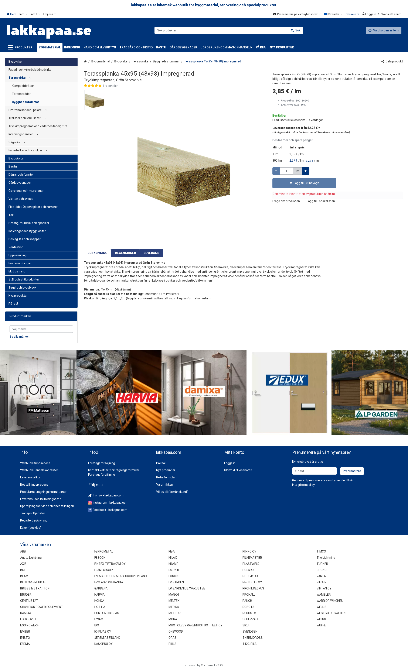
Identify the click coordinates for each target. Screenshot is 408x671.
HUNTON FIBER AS (106, 613)
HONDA (99, 600)
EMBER (25, 631)
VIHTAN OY (324, 588)
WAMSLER (324, 594)
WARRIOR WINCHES (330, 600)
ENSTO (25, 637)
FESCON (99, 557)
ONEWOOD (176, 631)
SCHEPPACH (250, 619)
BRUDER (25, 594)
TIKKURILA (249, 644)
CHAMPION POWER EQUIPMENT (41, 607)
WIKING (321, 619)
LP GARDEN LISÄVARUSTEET (188, 588)
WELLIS (321, 607)
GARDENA (101, 588)
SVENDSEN (249, 631)
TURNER (322, 563)
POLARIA (248, 570)
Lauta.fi (174, 570)
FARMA (25, 644)
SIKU (245, 625)
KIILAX (173, 557)
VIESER (321, 582)
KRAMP (173, 563)
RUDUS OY (249, 613)
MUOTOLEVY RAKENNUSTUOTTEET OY (195, 625)
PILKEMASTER (252, 557)
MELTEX (174, 600)
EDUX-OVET (28, 619)
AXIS (23, 563)
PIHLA (172, 644)
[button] (174, 86)
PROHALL (248, 594)
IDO (96, 625)
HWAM (98, 619)
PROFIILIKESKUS (253, 588)
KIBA (172, 551)
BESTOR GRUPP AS (33, 582)
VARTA (321, 576)
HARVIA (99, 594)
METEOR (175, 613)
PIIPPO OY (249, 551)
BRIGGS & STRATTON (35, 588)
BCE (23, 570)
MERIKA (174, 607)
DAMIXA (25, 613)
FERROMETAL (103, 551)
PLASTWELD (250, 563)
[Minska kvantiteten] (276, 171)
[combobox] (228, 30)
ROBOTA (248, 607)
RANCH (247, 600)
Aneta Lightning (31, 557)
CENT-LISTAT (29, 600)
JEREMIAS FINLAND (107, 637)
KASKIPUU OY (103, 644)
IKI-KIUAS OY (102, 631)
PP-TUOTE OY (252, 582)
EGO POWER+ (29, 625)
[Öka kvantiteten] (305, 171)
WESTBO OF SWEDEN (331, 613)
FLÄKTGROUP (103, 570)
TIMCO (321, 551)
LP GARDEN (176, 582)
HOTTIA (99, 607)
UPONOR (323, 570)
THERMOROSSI (252, 637)
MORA (173, 619)
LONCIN (173, 576)
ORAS (172, 637)
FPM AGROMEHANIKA (108, 582)
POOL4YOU (250, 576)
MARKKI (174, 594)
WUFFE (321, 625)
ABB (23, 551)
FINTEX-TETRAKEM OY (110, 563)
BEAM (24, 576)
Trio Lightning (326, 557)
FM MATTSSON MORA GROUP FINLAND (120, 576)
